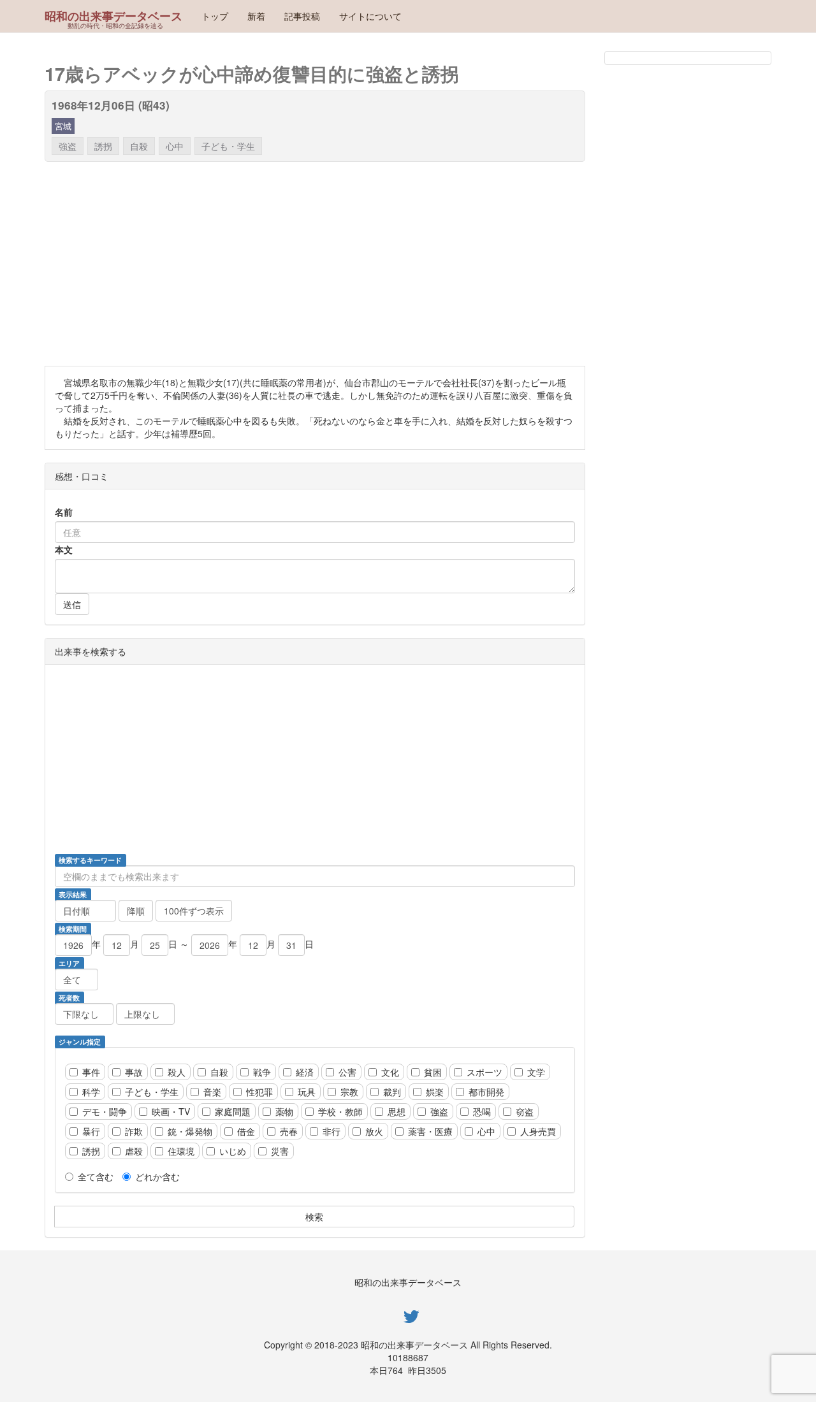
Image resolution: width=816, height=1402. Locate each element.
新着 (256, 16)
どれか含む (157, 1176)
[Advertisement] (427, 264)
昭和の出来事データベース (113, 16)
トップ (214, 16)
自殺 (139, 146)
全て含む (95, 1176)
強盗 (67, 146)
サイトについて (370, 16)
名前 (64, 511)
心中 (175, 146)
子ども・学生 (228, 146)
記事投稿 (302, 16)
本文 (64, 549)
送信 (72, 604)
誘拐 (103, 146)
